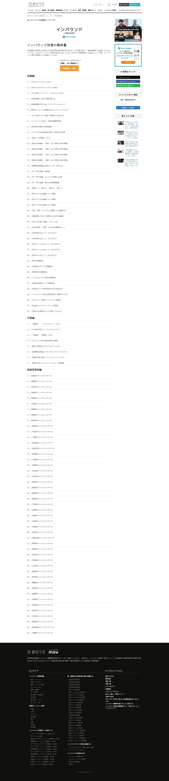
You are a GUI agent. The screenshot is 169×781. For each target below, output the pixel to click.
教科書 (84, 10)
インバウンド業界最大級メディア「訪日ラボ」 (120, 704)
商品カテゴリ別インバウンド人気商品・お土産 (45, 739)
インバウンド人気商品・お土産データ (41, 730)
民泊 (32, 719)
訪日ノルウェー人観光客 (76, 735)
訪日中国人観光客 (74, 679)
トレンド (37, 10)
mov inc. (89, 772)
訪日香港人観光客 (74, 684)
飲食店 (33, 709)
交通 (32, 722)
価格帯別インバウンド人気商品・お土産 (43, 741)
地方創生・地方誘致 (37, 695)
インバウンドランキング (76, 750)
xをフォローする (125, 77)
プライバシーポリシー (112, 691)
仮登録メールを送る (128, 108)
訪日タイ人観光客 (74, 690)
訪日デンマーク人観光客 (76, 733)
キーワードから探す (37, 736)
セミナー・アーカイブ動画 (77, 759)
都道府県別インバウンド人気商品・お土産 (44, 754)
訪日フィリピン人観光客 (76, 700)
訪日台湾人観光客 (74, 682)
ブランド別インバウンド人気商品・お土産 (44, 746)
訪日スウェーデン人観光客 (77, 730)
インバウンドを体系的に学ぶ (76, 753)
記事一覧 (108, 684)
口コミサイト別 (35, 702)
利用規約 (108, 689)
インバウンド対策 (110, 10)
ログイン (115, 4)
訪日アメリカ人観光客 (75, 710)
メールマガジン (110, 686)
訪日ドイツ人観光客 (75, 720)
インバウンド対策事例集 (36, 676)
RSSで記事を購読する (126, 85)
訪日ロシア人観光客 (75, 725)
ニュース (30, 10)
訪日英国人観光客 (74, 715)
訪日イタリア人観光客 (75, 723)
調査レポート (92, 10)
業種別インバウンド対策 (36, 706)
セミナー (100, 10)
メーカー (33, 714)
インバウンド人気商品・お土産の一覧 (42, 734)
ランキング (73, 10)
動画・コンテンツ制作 (37, 684)
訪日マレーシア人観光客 (76, 695)
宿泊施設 (33, 717)
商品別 (44, 10)
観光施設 (33, 727)
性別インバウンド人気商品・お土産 (42, 764)
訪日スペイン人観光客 (75, 728)
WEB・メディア (35, 682)
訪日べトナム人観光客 (75, 702)
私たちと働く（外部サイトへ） (115, 694)
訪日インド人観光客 (75, 705)
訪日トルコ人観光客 (75, 707)
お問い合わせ (134, 4)
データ (66, 10)
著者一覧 (108, 681)
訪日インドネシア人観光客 (77, 697)
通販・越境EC (35, 690)
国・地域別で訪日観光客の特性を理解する (80, 676)
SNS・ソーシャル (36, 679)
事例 (79, 10)
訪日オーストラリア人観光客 (78, 741)
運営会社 (108, 679)
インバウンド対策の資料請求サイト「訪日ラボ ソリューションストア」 (122, 707)
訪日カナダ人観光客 (75, 713)
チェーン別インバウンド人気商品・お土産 (44, 751)
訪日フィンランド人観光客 (77, 738)
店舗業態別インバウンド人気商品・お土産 (44, 749)
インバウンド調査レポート (77, 756)
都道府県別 (59, 10)
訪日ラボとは (110, 676)
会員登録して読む (69, 68)
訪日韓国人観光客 (74, 687)
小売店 (33, 712)
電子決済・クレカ (36, 700)
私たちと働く (123, 4)
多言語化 (33, 697)
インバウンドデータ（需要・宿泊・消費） (82, 747)
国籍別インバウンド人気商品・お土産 (42, 756)
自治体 (33, 724)
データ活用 (34, 692)
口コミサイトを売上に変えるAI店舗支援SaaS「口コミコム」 (122, 700)
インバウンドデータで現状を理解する (79, 744)
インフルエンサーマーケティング (129, 10)
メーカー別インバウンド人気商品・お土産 (44, 744)
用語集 (71, 764)
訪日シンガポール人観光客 (77, 692)
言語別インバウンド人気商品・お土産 (42, 759)
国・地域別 (51, 10)
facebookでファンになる (127, 81)
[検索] (109, 4)
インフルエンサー (36, 687)
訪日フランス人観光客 (75, 718)
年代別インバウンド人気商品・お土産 (42, 762)
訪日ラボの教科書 (74, 762)
